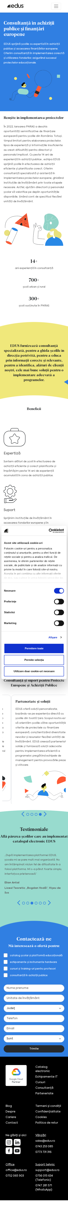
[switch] (59, 601)
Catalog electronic (42, 1069)
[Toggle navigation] (56, 6)
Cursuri (40, 1082)
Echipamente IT (46, 1076)
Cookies (41, 1117)
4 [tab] (40, 814)
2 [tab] (32, 814)
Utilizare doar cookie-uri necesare (34, 671)
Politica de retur (46, 1123)
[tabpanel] (34, 750)
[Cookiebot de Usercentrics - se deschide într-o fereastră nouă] (49, 531)
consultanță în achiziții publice (29, 975)
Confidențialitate (48, 1111)
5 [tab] (40, 903)
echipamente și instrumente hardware (33, 962)
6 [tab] (44, 903)
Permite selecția (34, 659)
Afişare (52, 637)
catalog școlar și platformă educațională (36, 955)
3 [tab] (36, 814)
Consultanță (44, 1088)
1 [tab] (27, 814)
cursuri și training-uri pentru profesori (33, 969)
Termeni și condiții (48, 1106)
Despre (10, 1111)
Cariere (11, 1117)
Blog (9, 1106)
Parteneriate (44, 1093)
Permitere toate (34, 648)
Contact (12, 1123)
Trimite (34, 1049)
